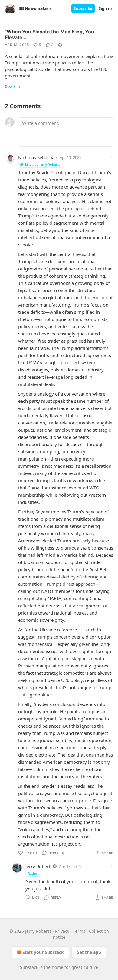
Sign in (105, 8)
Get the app (89, 952)
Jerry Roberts (38, 866)
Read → (13, 87)
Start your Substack (43, 952)
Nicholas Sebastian (37, 157)
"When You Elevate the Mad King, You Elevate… (49, 34)
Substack (29, 967)
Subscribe (83, 8)
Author (33, 873)
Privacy (62, 931)
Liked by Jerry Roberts (42, 164)
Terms (79, 931)
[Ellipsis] (110, 157)
